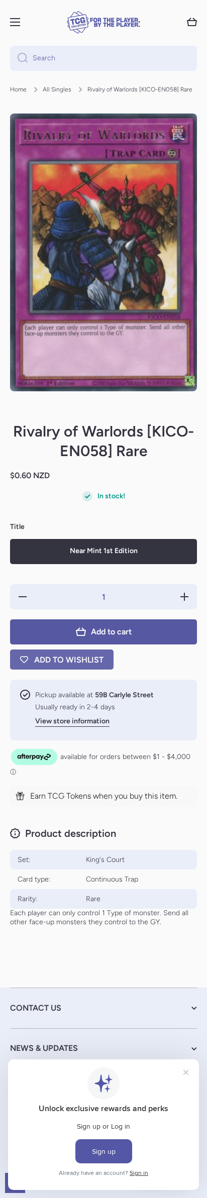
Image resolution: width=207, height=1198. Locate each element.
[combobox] (103, 58)
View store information (72, 721)
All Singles (57, 89)
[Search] (19, 58)
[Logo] (103, 22)
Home (18, 89)
